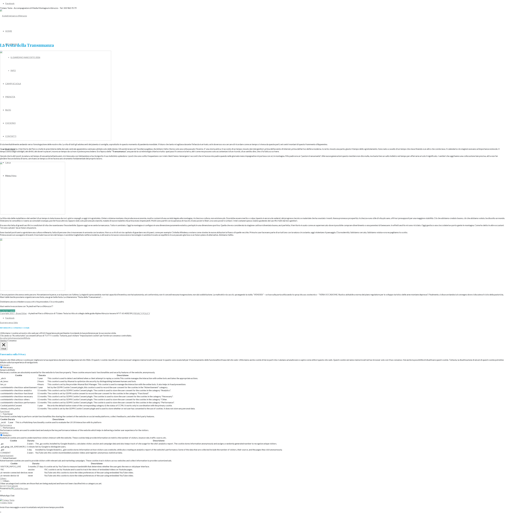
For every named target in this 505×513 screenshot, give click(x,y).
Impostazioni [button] (18, 338)
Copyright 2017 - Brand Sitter (13, 313)
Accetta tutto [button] (6, 338)
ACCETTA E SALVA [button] (9, 486)
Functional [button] (4, 411)
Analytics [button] (4, 432)
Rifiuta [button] (27, 338)
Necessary (8, 367)
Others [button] (3, 478)
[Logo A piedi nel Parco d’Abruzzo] (13, 15)
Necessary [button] (5, 365)
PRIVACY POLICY (141, 313)
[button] (252, 501)
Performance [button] (6, 425)
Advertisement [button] (6, 455)
